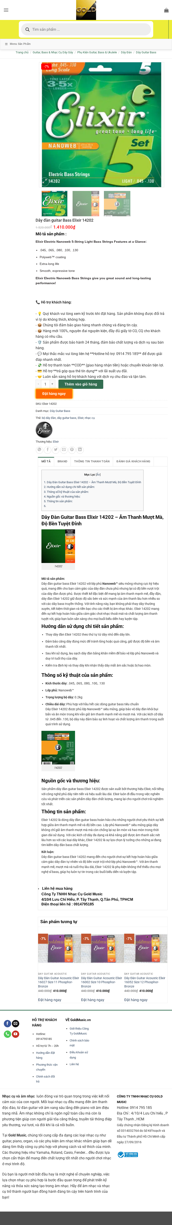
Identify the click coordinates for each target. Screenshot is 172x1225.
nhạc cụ (90, 418)
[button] (6, 9)
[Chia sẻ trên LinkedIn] (80, 450)
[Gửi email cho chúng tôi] (15, 1024)
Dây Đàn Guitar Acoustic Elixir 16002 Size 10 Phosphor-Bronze (101, 982)
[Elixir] (44, 429)
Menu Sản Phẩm (20, 43)
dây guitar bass (66, 418)
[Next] (164, 964)
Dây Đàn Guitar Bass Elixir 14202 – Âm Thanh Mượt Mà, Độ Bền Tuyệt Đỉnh (92, 482)
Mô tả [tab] (46, 461)
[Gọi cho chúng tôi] (7, 1034)
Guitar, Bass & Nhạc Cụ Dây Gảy (53, 52)
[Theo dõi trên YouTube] (15, 1034)
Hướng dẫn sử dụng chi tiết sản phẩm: (69, 487)
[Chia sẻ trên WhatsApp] (39, 450)
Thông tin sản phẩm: (58, 501)
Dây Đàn (126, 52)
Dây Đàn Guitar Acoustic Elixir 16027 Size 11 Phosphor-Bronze (58, 982)
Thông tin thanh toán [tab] (92, 461)
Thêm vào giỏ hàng (80, 384)
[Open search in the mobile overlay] (86, 29)
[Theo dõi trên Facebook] (7, 1024)
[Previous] (40, 964)
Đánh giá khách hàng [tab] (133, 461)
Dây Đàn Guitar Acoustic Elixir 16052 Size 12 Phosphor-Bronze (144, 982)
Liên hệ (74, 1064)
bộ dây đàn (49, 418)
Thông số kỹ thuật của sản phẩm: (66, 491)
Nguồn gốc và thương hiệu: (62, 496)
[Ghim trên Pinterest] (72, 450)
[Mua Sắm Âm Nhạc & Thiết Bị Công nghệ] (86, 10)
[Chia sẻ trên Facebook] (47, 450)
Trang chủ (22, 52)
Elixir (80, 418)
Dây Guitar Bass (146, 52)
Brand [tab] (62, 461)
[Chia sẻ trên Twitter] (55, 450)
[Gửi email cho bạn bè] (64, 450)
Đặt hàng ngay (49, 1000)
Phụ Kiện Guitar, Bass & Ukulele (97, 52)
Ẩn (98, 474)
